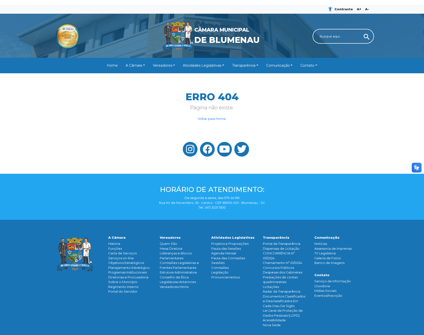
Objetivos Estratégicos (126, 263)
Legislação (219, 272)
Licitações (271, 287)
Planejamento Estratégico (129, 268)
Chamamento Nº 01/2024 (282, 263)
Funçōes (115, 248)
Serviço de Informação (332, 281)
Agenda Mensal (223, 253)
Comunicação (278, 65)
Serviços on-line (121, 258)
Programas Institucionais (127, 272)
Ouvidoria (322, 286)
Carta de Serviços (122, 253)
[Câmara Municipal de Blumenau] (212, 17)
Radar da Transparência (281, 291)
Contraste (343, 9)
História (114, 244)
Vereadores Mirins (174, 287)
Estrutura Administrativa (178, 272)
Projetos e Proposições (230, 244)
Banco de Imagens (329, 263)
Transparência (243, 65)
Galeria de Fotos (327, 258)
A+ (359, 9)
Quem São (168, 244)
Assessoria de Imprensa (333, 248)
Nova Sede (272, 325)
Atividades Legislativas (202, 65)
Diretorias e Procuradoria (128, 277)
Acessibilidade (274, 320)
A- (367, 9)
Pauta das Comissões (228, 258)
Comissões (220, 268)
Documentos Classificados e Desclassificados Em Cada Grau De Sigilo (284, 301)
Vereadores (162, 65)
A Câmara (134, 65)
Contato (307, 65)
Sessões (218, 263)
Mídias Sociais (325, 291)
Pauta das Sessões (226, 248)
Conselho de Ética (174, 277)
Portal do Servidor (122, 291)
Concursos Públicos (278, 268)
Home (112, 65)
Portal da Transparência (281, 244)
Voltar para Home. (212, 119)
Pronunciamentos (225, 277)
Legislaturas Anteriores (178, 282)
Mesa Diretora (171, 248)
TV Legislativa (325, 253)
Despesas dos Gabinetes (282, 272)
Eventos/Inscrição (328, 296)
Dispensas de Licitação (281, 248)
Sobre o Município (122, 282)
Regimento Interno (123, 287)
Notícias (320, 244)
